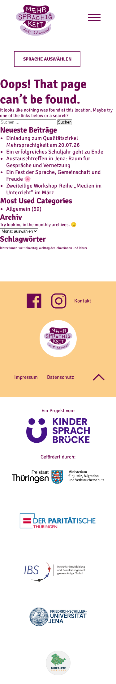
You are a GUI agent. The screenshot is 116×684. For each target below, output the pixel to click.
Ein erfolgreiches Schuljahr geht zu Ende (54, 151)
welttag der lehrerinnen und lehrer (63, 248)
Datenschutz (60, 377)
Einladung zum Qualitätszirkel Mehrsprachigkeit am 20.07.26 (43, 141)
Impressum (26, 377)
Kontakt (82, 301)
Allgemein (18, 208)
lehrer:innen (8, 248)
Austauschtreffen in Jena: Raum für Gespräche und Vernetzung (48, 162)
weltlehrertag (28, 248)
